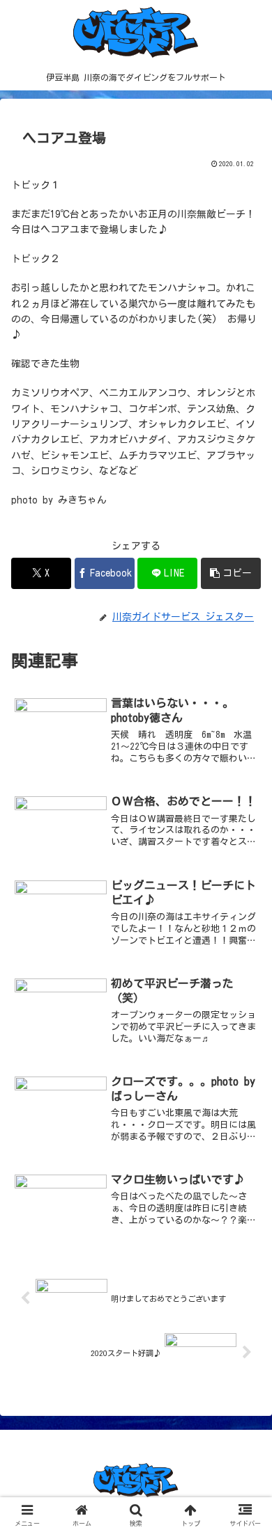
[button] (231, 573)
